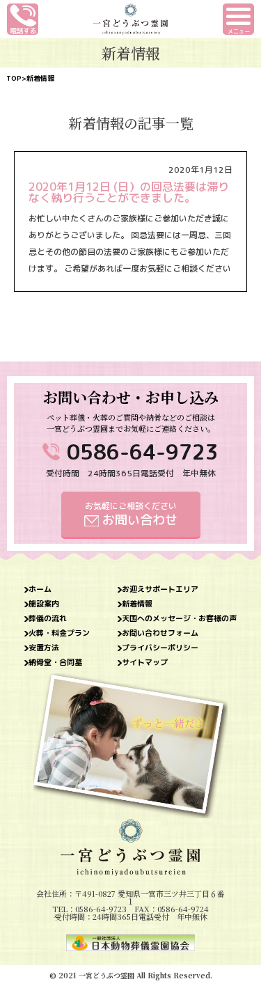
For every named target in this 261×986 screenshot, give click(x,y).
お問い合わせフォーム (160, 633)
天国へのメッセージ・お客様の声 (179, 619)
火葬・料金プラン (59, 633)
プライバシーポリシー (160, 648)
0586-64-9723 (143, 452)
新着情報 (137, 604)
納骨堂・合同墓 (55, 662)
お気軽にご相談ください (131, 514)
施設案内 (44, 604)
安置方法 (44, 648)
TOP (14, 78)
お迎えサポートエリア (160, 589)
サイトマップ (145, 662)
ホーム (40, 589)
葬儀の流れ (48, 619)
